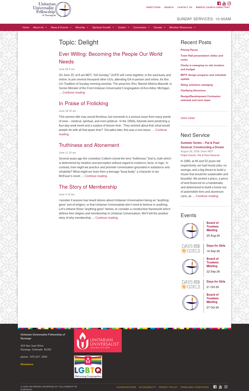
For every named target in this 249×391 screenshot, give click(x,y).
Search (169, 7)
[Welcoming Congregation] (88, 365)
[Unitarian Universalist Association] (98, 340)
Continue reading (74, 92)
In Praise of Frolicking (83, 103)
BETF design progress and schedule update (203, 76)
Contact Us (184, 7)
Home (25, 27)
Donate (158, 27)
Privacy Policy (168, 387)
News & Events (59, 27)
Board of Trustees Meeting (213, 226)
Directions (153, 7)
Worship (80, 27)
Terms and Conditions (194, 387)
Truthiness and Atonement (89, 144)
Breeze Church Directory (213, 7)
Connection (139, 27)
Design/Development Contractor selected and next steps (201, 98)
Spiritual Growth (101, 27)
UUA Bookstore (126, 387)
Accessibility (147, 387)
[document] (124, 177)
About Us (38, 27)
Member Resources (180, 27)
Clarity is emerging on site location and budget (202, 67)
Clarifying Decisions (193, 90)
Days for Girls (216, 245)
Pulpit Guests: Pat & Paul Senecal (200, 155)
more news (188, 118)
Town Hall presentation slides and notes (202, 57)
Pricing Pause (189, 49)
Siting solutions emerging (197, 84)
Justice (122, 27)
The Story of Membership (88, 186)
